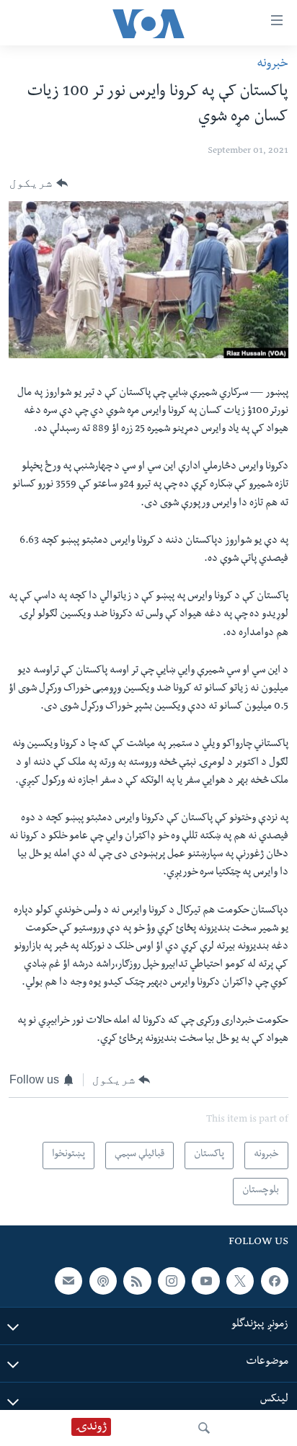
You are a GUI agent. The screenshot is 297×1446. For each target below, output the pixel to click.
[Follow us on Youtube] (205, 1281)
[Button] (38, 183)
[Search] (204, 1428)
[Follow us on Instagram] (171, 1281)
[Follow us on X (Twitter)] (240, 1281)
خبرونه (272, 64)
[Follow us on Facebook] (274, 1281)
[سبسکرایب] (68, 1281)
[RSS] (137, 1281)
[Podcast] (103, 1281)
